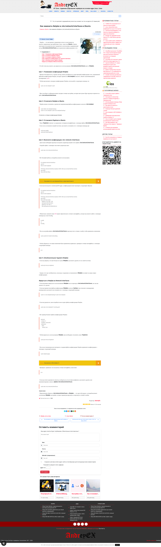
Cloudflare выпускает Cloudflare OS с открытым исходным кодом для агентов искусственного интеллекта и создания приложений (112, 54)
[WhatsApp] (73, 411)
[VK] (82, 524)
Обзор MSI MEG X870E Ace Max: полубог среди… (53, 516)
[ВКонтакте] (66, 411)
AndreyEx (97, 400)
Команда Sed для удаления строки (111, 109)
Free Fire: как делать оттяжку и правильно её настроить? (112, 138)
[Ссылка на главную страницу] (66, 4)
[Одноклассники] (68, 411)
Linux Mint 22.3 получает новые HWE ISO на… (77, 507)
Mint (82, 11)
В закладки (97, 34)
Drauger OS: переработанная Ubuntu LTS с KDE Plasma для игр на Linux (112, 37)
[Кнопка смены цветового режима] (3, 543)
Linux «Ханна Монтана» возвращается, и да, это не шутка (112, 27)
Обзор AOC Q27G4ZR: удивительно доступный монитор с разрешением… (53, 510)
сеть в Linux (48, 416)
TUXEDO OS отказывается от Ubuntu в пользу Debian (112, 24)
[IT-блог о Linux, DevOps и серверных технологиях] (46, 4)
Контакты (102, 528)
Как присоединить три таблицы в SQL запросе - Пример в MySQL (112, 124)
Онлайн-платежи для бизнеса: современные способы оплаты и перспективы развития (112, 76)
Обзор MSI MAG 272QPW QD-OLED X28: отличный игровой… (53, 514)
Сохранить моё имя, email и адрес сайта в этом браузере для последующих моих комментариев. (70, 462)
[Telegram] (70, 411)
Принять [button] (117, 544)
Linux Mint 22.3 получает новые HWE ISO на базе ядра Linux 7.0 (112, 60)
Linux (50, 11)
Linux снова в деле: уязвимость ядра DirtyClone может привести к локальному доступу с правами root (112, 43)
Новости (110, 11)
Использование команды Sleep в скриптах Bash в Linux (112, 102)
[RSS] (74, 524)
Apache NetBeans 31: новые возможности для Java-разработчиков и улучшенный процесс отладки (111, 65)
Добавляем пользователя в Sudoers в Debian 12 (111, 116)
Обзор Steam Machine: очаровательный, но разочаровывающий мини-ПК (52, 507)
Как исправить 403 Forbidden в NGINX (112, 113)
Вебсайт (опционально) (48, 455)
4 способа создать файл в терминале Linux (111, 94)
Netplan (42, 416)
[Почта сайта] (78, 524)
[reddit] (75, 411)
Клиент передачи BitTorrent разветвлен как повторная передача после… (76, 519)
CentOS (69, 11)
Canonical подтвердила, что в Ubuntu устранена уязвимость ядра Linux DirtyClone (112, 32)
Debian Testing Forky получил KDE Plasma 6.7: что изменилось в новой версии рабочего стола (112, 71)
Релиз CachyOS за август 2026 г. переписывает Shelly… (77, 514)
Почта (44, 449)
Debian (63, 11)
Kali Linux (93, 11)
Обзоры (103, 11)
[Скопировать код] (99, 85)
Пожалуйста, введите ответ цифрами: (53, 465)
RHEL (87, 11)
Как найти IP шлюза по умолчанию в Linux (110, 106)
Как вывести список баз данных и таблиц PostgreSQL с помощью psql (111, 98)
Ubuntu (56, 11)
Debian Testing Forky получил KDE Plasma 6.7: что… (77, 511)
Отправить (45, 472)
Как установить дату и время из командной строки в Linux (112, 119)
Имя (43, 442)
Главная (42, 29)
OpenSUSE (76, 11)
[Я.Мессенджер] (64, 411)
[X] (71, 411)
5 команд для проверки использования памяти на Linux (111, 128)
